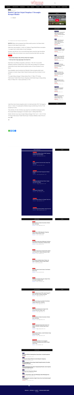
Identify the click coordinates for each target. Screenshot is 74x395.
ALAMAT (36, 390)
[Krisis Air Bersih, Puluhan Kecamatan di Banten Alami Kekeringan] (26, 224)
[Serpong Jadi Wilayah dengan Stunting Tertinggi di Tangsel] (51, 50)
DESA (23, 353)
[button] (61, 3)
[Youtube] (18, 3)
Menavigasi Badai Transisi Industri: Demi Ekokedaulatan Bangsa (59, 81)
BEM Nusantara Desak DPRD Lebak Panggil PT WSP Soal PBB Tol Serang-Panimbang (59, 57)
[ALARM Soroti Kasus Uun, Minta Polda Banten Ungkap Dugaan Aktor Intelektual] (41, 138)
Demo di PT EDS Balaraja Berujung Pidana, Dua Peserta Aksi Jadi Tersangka (59, 65)
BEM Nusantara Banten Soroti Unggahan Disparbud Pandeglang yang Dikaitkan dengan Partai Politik (41, 342)
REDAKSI (26, 390)
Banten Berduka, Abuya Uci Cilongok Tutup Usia (41, 199)
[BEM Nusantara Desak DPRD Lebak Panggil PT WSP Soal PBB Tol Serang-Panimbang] (51, 57)
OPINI (55, 39)
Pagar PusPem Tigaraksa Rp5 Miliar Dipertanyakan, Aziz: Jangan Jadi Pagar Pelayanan (59, 33)
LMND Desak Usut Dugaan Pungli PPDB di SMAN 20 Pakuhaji (58, 88)
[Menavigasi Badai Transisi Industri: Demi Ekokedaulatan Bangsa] (51, 81)
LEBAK (55, 55)
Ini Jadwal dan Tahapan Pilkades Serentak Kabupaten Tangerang (34, 358)
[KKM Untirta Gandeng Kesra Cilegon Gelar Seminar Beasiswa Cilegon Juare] (51, 96)
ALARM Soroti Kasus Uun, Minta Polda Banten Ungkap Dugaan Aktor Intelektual (59, 73)
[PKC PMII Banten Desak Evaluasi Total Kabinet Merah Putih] (26, 271)
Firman (33, 262)
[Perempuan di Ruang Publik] (26, 192)
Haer (23, 360)
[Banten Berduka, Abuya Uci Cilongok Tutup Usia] (26, 201)
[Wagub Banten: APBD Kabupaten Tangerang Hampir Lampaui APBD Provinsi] (26, 234)
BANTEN (9, 9)
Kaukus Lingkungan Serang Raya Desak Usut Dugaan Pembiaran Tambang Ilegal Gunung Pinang (40, 326)
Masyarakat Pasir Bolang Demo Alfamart (29, 371)
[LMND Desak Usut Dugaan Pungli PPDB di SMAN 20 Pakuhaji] (51, 89)
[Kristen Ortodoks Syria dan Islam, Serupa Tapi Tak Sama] (26, 164)
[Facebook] (13, 3)
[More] (45, 17)
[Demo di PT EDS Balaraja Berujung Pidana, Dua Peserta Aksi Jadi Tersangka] (12, 138)
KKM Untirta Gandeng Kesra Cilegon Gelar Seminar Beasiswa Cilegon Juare (59, 96)
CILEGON (56, 94)
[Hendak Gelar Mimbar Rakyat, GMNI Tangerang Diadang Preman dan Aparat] (26, 155)
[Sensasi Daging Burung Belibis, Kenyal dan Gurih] (26, 210)
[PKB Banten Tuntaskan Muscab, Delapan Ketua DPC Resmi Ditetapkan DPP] (26, 280)
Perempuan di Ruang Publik (38, 190)
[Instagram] (15, 3)
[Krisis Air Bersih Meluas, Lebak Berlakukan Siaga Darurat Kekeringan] (26, 334)
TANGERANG (56, 31)
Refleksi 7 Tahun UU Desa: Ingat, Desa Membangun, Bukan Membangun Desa (35, 374)
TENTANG (32, 390)
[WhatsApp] (40, 17)
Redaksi (33, 344)
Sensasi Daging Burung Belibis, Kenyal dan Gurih (42, 208)
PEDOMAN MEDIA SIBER (44, 390)
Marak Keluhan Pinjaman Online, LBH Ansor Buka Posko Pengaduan (21, 58)
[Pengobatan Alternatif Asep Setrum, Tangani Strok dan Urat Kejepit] (26, 183)
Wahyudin (56, 35)
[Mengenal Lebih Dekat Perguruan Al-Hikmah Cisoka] (26, 173)
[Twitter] (16, 3)
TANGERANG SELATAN (58, 48)
